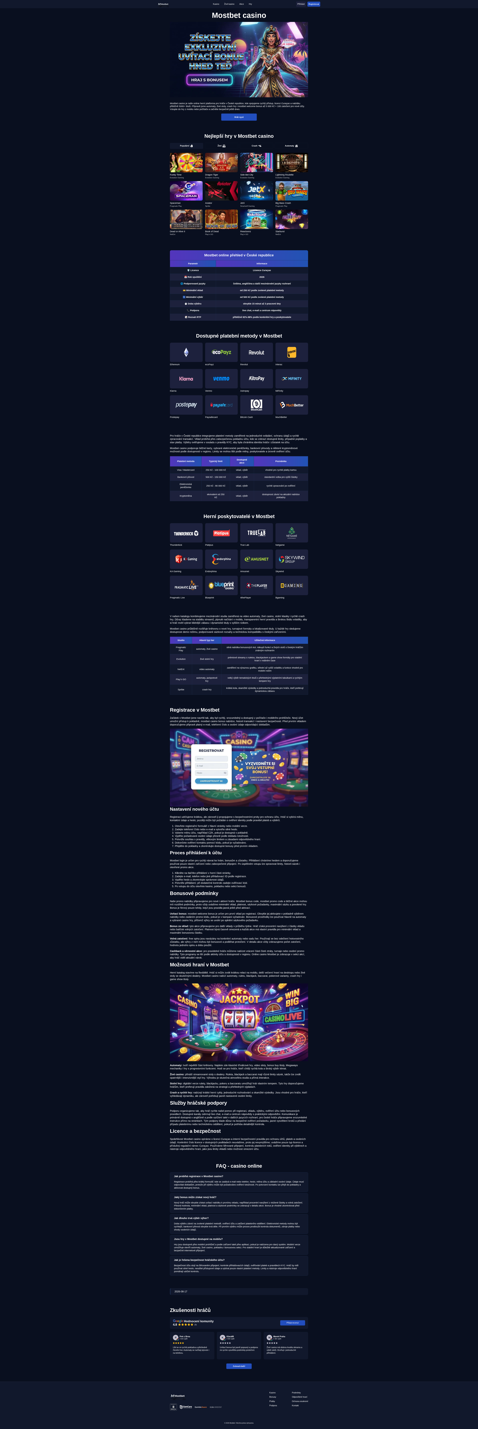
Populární (184, 146)
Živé (220, 146)
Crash (254, 146)
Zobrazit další (239, 1366)
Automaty (289, 146)
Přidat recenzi (293, 1323)
